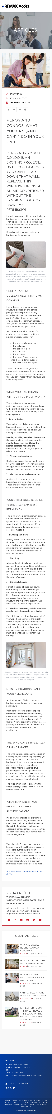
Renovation (16, 94)
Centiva (31, 1110)
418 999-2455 (16, 1073)
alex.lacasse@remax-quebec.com (26, 1076)
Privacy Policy (20, 1104)
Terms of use (33, 1104)
